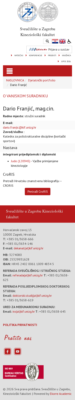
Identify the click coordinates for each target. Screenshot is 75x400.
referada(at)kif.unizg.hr (28, 275)
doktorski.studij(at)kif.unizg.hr (32, 296)
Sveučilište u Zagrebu (23, 211)
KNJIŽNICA (66, 55)
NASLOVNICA (15, 80)
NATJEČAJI (18, 55)
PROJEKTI (52, 55)
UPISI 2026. (66, 61)
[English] (62, 41)
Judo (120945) (20, 161)
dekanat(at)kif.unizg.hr (28, 248)
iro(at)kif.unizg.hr (24, 311)
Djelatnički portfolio (41, 80)
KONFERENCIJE (35, 55)
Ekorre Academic (61, 394)
